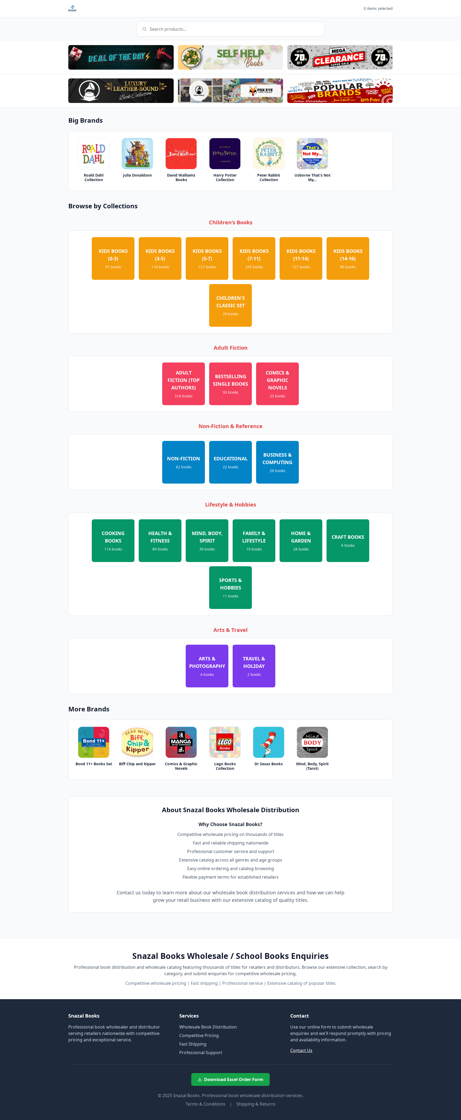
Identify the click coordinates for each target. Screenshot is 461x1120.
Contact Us (301, 1050)
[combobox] (230, 29)
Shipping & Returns (256, 1104)
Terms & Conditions (205, 1104)
